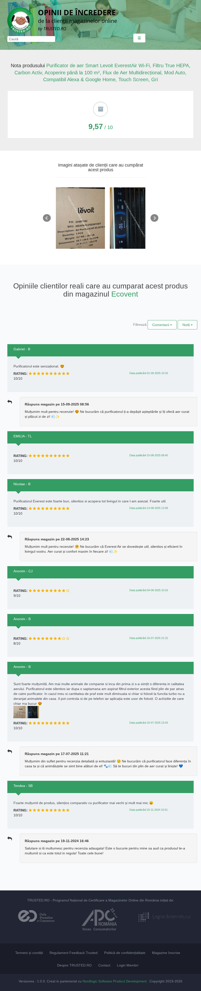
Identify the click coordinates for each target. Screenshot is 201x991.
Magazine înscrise (166, 953)
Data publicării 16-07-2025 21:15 (148, 638)
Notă (186, 325)
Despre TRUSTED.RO (74, 965)
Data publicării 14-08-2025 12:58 (148, 508)
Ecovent (124, 294)
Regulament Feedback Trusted (74, 953)
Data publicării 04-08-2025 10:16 (148, 590)
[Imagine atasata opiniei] (80, 224)
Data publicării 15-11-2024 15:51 (148, 809)
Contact (104, 965)
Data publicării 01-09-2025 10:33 (148, 373)
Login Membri (127, 965)
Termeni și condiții (29, 953)
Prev (47, 218)
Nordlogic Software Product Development (115, 981)
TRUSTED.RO (38, 900)
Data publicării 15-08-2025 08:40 (148, 455)
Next (154, 218)
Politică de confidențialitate (124, 953)
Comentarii (161, 325)
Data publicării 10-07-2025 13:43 (148, 722)
